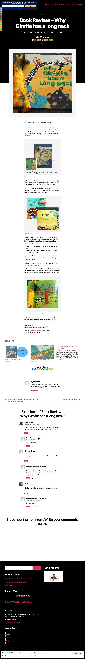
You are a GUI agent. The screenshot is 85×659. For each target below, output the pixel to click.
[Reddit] (40, 40)
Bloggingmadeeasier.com (13, 623)
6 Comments (43, 43)
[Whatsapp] (45, 40)
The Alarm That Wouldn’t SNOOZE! (16, 582)
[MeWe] (1, 19)
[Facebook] (33, 40)
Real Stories (62, 4)
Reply (26, 432)
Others (73, 4)
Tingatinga (27, 136)
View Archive (34, 390)
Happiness (47, 4)
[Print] (47, 40)
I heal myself (9, 585)
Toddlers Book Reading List (13, 360)
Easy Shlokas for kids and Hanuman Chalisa (18, 579)
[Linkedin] (42, 40)
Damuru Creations (34, 331)
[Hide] (0, 32)
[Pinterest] (35, 40)
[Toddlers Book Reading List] (17, 352)
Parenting (54, 4)
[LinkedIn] (26, 596)
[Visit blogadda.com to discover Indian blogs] (23, 634)
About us (80, 4)
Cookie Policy (33, 655)
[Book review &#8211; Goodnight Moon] (42, 352)
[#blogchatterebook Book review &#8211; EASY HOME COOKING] (68, 353)
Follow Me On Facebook (18, 601)
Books (68, 4)
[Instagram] (22, 596)
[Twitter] (38, 40)
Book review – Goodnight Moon (40, 360)
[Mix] (1, 21)
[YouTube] (24, 596)
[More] (52, 40)
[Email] (50, 40)
